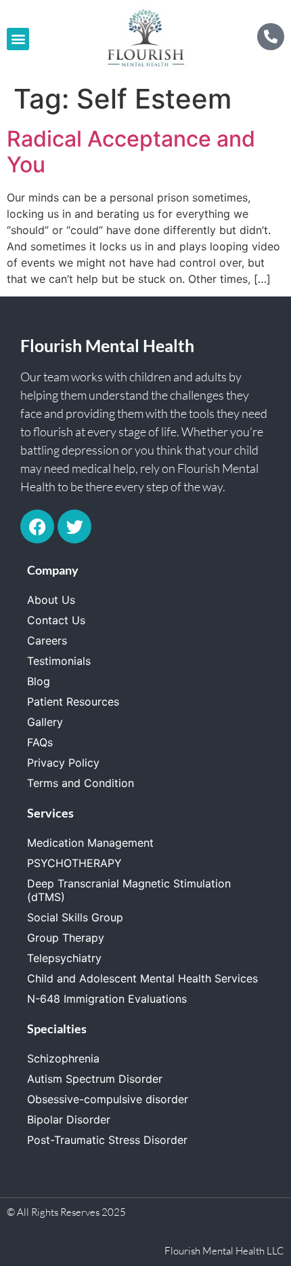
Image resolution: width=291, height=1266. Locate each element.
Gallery (45, 722)
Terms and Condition (80, 783)
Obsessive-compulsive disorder (107, 1099)
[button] (18, 39)
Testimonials (59, 661)
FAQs (40, 742)
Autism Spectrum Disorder (94, 1079)
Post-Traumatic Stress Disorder (107, 1140)
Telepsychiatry (64, 958)
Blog (38, 681)
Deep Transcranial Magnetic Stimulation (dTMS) (129, 890)
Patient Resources (73, 701)
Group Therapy (65, 937)
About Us (51, 600)
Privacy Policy (63, 762)
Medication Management (90, 842)
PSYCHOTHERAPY (74, 863)
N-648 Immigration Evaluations (107, 998)
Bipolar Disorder (68, 1119)
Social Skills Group (75, 917)
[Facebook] (37, 526)
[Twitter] (74, 526)
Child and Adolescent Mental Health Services (142, 978)
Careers (47, 640)
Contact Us (56, 620)
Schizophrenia (63, 1058)
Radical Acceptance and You (131, 152)
